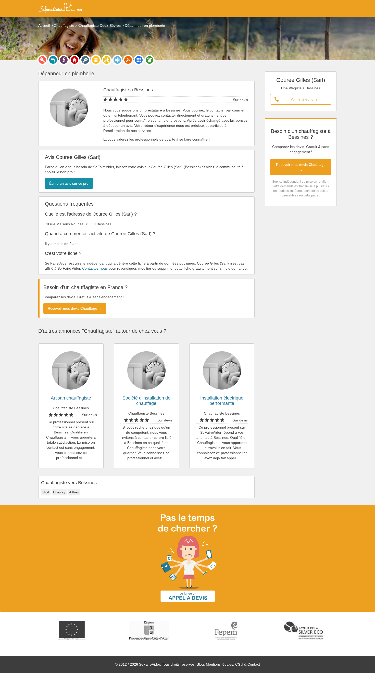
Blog (200, 664)
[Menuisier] (96, 60)
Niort (45, 492)
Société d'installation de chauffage (146, 400)
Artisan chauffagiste (71, 398)
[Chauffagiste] (74, 60)
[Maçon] (128, 60)
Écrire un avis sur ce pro (69, 183)
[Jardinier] (149, 60)
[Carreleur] (139, 60)
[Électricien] (64, 60)
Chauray (59, 492)
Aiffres (74, 492)
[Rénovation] (107, 60)
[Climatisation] (117, 60)
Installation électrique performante (221, 400)
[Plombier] (53, 60)
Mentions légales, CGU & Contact (233, 664)
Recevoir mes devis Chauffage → (301, 167)
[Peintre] (85, 60)
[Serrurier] (42, 60)
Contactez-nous (95, 268)
